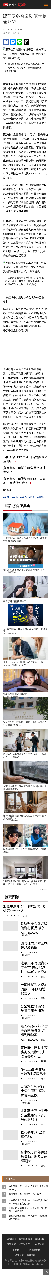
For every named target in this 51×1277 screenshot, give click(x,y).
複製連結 (26, 42)
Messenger (13, 42)
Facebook (6, 42)
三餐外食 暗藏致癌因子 (14, 600)
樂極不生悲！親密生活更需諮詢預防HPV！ (24, 570)
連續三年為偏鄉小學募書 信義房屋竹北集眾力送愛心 (34, 967)
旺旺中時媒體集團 (31, 1250)
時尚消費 (26, 1103)
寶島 (43, 998)
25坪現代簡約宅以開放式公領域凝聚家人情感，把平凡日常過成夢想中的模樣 (24, 883)
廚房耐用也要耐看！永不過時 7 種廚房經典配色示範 (28, 1217)
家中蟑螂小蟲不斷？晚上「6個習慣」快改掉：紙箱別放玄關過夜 (28, 1202)
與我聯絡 (11, 1239)
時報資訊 (19, 1255)
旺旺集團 (15, 1250)
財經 (25, 915)
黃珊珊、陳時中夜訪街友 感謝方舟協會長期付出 (34, 1052)
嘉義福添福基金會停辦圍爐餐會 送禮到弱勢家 (34, 1030)
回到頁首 (45, 1272)
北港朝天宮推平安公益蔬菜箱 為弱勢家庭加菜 (34, 1115)
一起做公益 (38, 1244)
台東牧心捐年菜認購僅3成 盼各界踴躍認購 (34, 1156)
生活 (43, 1124)
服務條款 (11, 1244)
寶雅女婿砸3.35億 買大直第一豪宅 (25, 1194)
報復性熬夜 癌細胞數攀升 (16, 694)
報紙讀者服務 (25, 1239)
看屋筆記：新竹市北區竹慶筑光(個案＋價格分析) (28, 1188)
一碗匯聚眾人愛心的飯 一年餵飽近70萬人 (34, 989)
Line (19, 42)
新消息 (44, 1061)
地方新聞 (26, 935)
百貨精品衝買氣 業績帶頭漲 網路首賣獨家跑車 (33, 1091)
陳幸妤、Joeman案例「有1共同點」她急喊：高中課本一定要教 (23, 663)
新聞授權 (39, 1239)
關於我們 (31, 1255)
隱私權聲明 (24, 1244)
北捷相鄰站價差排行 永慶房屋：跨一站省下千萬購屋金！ (28, 1209)
